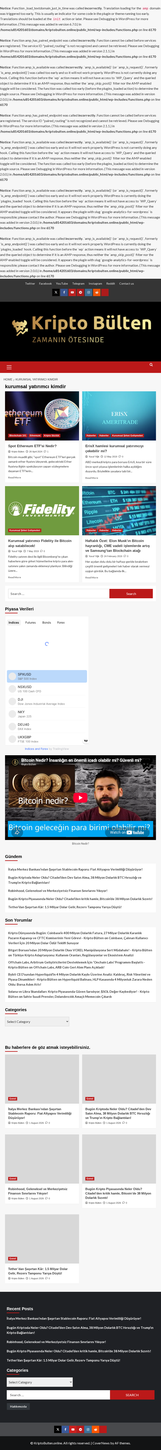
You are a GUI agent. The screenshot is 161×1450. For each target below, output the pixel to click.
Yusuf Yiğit (94, 456)
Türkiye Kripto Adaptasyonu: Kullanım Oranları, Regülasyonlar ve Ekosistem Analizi (73, 955)
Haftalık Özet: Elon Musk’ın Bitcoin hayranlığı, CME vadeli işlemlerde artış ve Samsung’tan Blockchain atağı (117, 546)
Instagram (95, 283)
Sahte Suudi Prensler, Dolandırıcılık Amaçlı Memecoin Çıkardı (67, 996)
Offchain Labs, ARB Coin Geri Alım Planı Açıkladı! (69, 967)
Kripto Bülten (18, 451)
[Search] (151, 366)
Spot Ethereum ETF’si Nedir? (32, 446)
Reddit (110, 283)
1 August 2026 (36, 1123)
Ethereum (35, 435)
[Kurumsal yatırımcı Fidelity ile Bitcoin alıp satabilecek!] (42, 510)
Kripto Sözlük (51, 435)
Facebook (45, 283)
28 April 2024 (35, 451)
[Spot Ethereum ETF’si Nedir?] (42, 416)
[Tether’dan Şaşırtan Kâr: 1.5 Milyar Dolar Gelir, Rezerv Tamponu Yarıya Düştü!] (42, 1239)
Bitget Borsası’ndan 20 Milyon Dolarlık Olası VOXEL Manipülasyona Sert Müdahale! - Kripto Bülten (80, 950)
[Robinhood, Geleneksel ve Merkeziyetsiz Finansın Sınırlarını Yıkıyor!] (42, 1159)
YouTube (62, 283)
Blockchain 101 (17, 435)
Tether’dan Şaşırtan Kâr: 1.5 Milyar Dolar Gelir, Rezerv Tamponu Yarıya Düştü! (65, 907)
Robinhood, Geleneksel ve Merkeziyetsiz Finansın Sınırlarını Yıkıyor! (58, 891)
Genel (12, 1098)
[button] (9, 366)
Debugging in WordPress (117, 19)
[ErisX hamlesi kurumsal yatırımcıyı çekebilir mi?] (119, 416)
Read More (14, 477)
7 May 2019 (33, 551)
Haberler (91, 435)
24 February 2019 (113, 556)
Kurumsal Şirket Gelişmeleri (127, 435)
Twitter (30, 283)
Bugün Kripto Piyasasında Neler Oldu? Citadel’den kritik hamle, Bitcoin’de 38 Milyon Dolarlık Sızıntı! (80, 899)
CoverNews (101, 1443)
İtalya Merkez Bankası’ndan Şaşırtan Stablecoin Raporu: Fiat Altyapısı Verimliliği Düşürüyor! (75, 869)
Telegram (78, 283)
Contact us (126, 283)
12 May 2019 (110, 456)
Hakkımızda (18, 1406)
